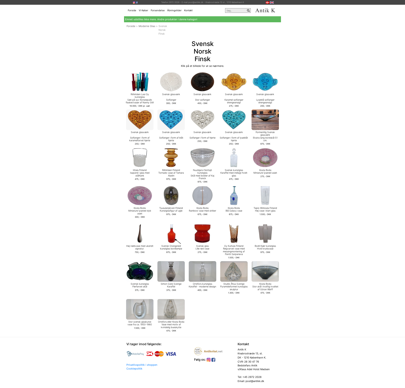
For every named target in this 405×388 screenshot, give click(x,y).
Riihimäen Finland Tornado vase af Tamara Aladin (171, 173)
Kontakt (188, 10)
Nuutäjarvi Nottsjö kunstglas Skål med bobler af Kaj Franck (202, 174)
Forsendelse (158, 10)
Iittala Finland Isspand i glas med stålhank (140, 173)
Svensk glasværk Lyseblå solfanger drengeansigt (265, 98)
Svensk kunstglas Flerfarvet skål (140, 285)
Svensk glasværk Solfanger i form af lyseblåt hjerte (234, 136)
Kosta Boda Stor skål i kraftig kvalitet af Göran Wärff (265, 286)
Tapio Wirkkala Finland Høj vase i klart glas (265, 209)
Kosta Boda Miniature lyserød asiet (265, 171)
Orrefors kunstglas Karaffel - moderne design (202, 285)
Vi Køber (143, 10)
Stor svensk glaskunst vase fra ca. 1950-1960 (140, 323)
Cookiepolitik (134, 368)
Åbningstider (174, 10)
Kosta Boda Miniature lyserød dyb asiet (139, 211)
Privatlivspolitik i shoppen (141, 364)
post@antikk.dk (254, 381)
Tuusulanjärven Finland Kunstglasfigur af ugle (171, 209)
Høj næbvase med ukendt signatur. (139, 247)
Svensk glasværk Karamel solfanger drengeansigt (233, 98)
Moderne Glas (147, 26)
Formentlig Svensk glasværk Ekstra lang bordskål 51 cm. (265, 136)
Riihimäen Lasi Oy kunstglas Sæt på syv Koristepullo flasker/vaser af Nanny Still (140, 98)
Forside (132, 10)
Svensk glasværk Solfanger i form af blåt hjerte (171, 136)
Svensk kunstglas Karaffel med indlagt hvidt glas (233, 173)
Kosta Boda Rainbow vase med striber (202, 209)
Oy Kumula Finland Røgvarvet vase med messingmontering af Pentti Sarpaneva (234, 250)
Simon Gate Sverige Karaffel (171, 285)
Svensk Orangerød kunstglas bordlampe (171, 247)
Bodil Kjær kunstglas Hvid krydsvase (265, 247)
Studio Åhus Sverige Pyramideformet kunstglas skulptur (234, 286)
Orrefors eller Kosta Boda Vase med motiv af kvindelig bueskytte (171, 324)
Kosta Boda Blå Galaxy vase (234, 209)
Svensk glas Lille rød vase (202, 247)
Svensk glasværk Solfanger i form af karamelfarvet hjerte (139, 136)
